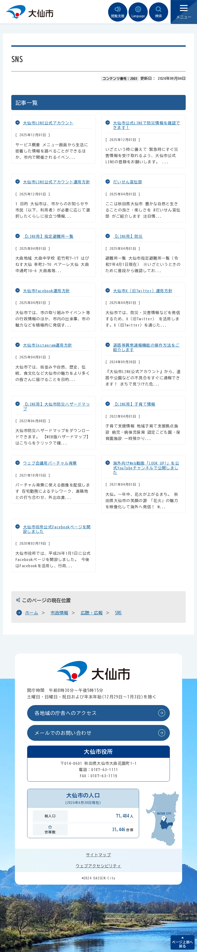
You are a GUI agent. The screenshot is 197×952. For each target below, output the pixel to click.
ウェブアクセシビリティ (98, 866)
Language (138, 16)
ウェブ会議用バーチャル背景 (50, 463)
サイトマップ (98, 855)
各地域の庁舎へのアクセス (66, 713)
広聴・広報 (92, 613)
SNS (118, 613)
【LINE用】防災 (128, 236)
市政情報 (59, 613)
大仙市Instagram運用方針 (47, 345)
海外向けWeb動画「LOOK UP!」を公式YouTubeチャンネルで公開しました (146, 467)
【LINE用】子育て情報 (134, 404)
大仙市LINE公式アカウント (48, 123)
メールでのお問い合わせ (63, 732)
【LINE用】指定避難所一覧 (48, 236)
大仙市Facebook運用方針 (46, 291)
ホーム (31, 613)
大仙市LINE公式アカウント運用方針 (56, 182)
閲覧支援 (117, 16)
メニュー (183, 17)
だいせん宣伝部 (127, 182)
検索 (158, 16)
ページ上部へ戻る (182, 944)
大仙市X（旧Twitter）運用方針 (142, 291)
